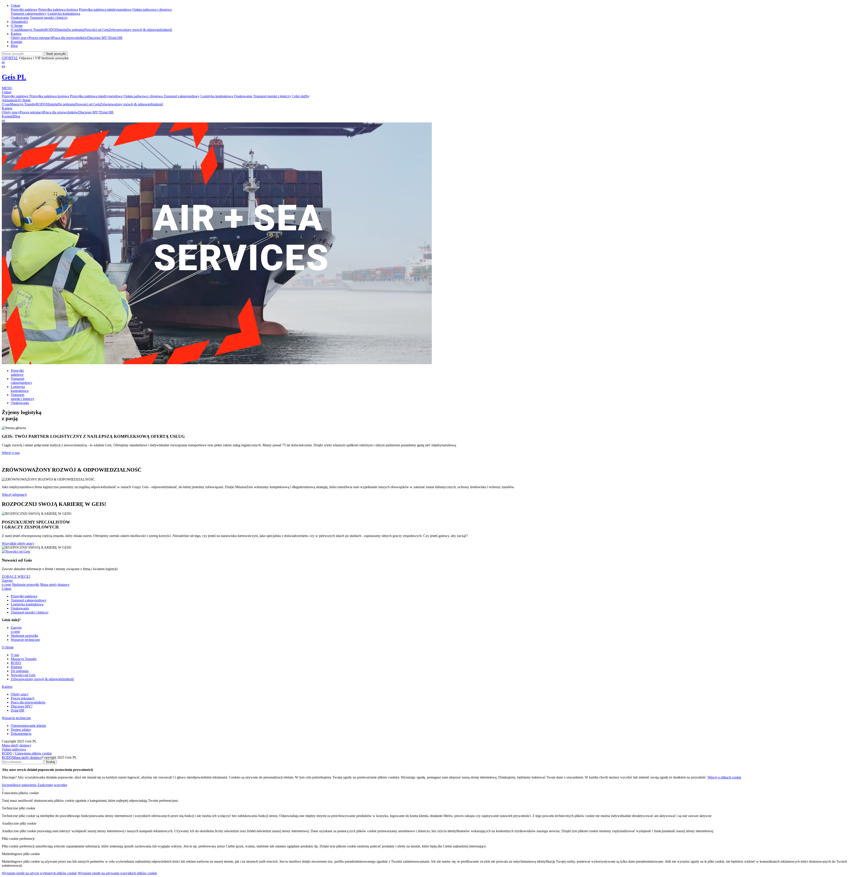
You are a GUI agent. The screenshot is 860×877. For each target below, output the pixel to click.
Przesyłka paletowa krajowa (58, 9)
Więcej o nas (11, 453)
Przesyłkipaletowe (17, 372)
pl (3, 62)
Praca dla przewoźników (69, 38)
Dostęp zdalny (21, 730)
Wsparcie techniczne (25, 640)
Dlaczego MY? (98, 38)
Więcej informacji (14, 494)
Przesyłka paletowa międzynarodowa (105, 9)
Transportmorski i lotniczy (22, 397)
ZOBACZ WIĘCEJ (16, 576)
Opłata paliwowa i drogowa (152, 9)
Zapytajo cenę (7, 582)
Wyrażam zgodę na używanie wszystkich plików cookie (117, 873)
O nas (15, 30)
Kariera (16, 34)
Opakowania (20, 17)
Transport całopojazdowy (29, 13)
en (3, 66)
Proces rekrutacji (40, 38)
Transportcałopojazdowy (21, 381)
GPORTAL (10, 58)
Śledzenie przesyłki (25, 584)
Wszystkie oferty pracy (18, 543)
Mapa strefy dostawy (55, 584)
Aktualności (19, 22)
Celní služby (301, 96)
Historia (61, 30)
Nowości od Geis (96, 30)
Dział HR (116, 38)
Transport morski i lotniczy (49, 17)
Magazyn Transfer (32, 30)
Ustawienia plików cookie (33, 753)
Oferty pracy (20, 38)
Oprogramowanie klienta (28, 725)
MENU (7, 88)
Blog (14, 46)
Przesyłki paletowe (24, 9)
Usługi (15, 5)
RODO (50, 30)
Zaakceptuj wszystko (52, 785)
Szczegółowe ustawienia (19, 785)
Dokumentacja (21, 734)
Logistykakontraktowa (19, 389)
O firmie (17, 26)
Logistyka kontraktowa (63, 13)
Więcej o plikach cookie (724, 777)
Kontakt (16, 42)
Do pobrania (75, 30)
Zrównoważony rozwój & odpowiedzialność (140, 30)
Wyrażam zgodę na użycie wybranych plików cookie (39, 873)
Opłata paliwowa (14, 749)
